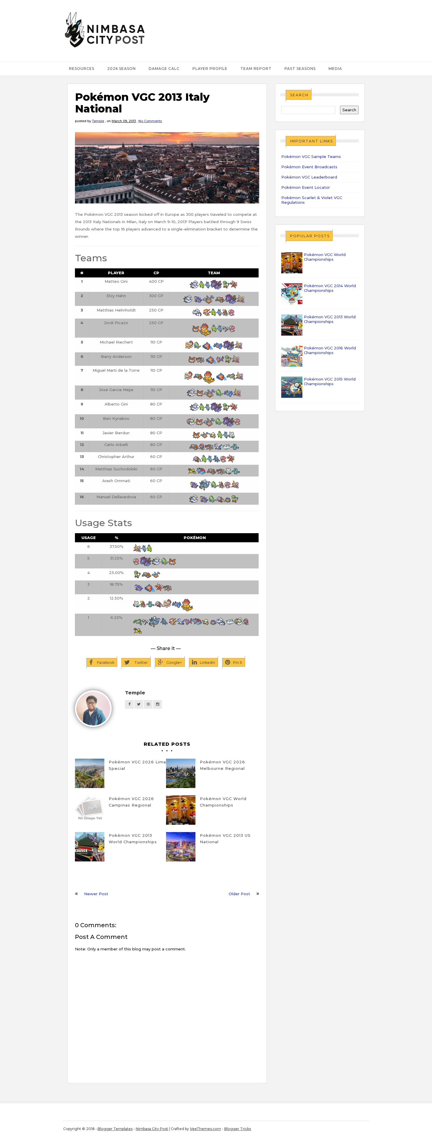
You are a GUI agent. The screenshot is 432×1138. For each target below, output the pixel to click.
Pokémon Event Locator (305, 187)
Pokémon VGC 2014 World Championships (330, 288)
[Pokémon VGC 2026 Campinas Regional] (89, 810)
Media (335, 68)
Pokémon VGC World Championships (223, 801)
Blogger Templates (115, 1129)
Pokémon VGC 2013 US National (225, 838)
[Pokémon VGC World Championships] (180, 810)
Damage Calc (164, 68)
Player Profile (209, 68)
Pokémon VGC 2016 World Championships (330, 350)
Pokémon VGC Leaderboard (309, 177)
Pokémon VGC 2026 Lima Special (137, 765)
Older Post (239, 893)
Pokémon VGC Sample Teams (311, 156)
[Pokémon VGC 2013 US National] (180, 846)
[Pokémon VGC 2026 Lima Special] (89, 773)
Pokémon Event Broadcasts (309, 166)
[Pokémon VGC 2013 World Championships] (89, 846)
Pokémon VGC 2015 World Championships (330, 381)
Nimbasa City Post (152, 1129)
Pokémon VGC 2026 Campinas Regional (131, 801)
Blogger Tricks (237, 1129)
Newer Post (96, 893)
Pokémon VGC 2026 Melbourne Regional (222, 765)
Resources (81, 68)
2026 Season (121, 68)
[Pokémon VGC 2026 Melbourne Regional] (180, 773)
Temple (98, 121)
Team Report (256, 68)
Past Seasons (300, 68)
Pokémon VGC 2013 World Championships (133, 838)
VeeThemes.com (205, 1129)
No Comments (150, 121)
